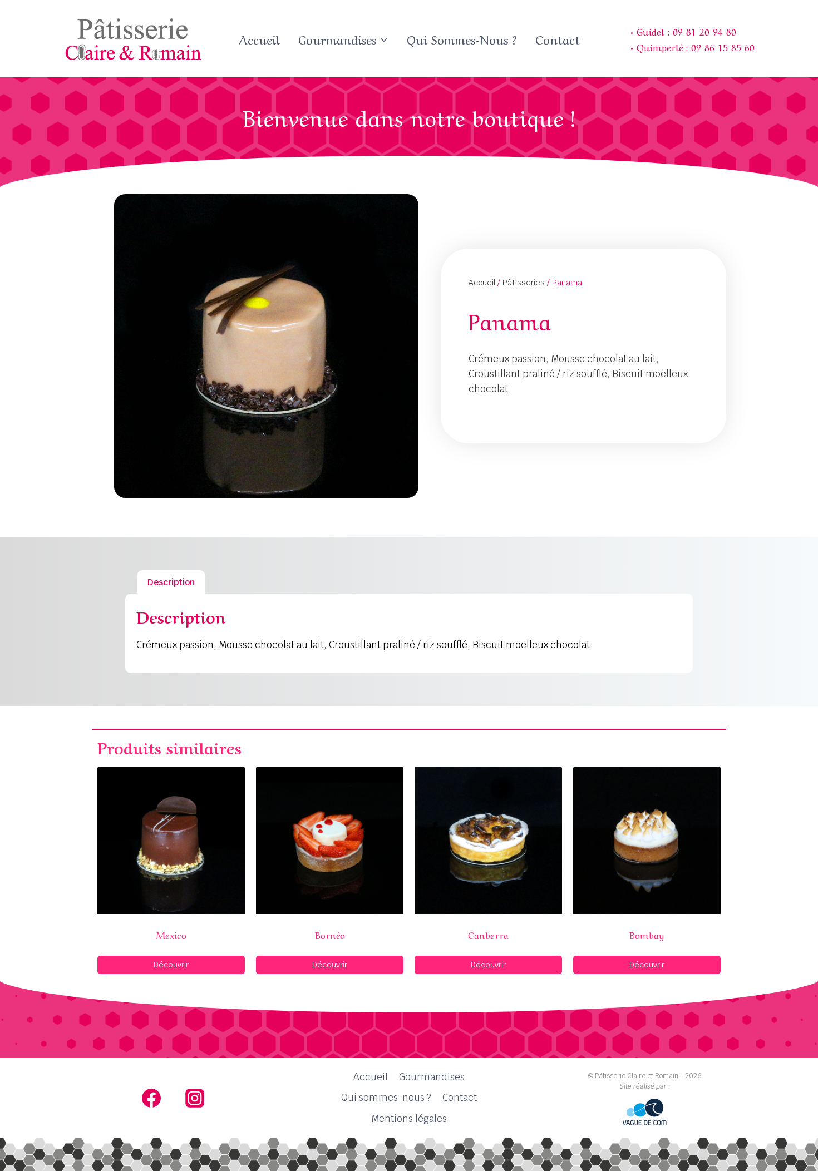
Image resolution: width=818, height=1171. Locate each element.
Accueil (259, 38)
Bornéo (330, 934)
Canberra (488, 934)
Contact (557, 38)
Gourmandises (432, 1077)
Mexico (171, 934)
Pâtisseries (523, 283)
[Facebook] (151, 1098)
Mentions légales (409, 1119)
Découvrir (171, 965)
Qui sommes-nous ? (462, 38)
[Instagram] (195, 1098)
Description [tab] (171, 582)
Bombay (646, 934)
